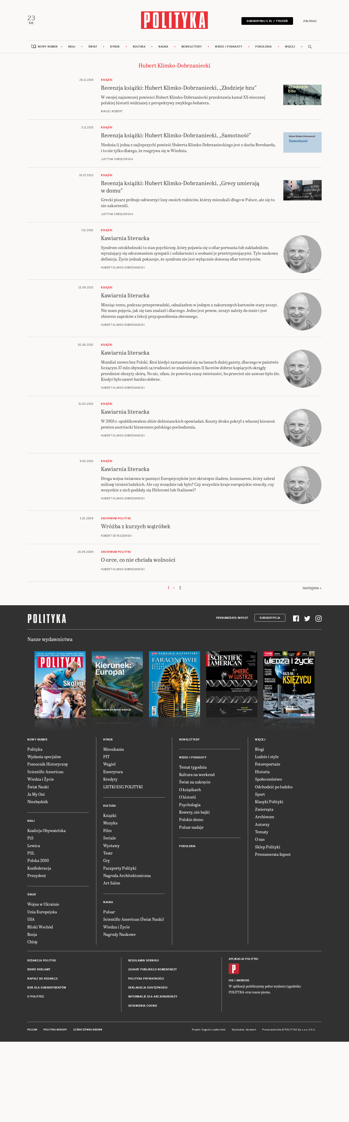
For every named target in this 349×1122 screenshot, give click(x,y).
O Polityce (35, 996)
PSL (30, 853)
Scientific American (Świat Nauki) (133, 919)
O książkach (190, 789)
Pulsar (109, 912)
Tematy (261, 832)
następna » (312, 587)
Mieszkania (113, 749)
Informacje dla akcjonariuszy (153, 996)
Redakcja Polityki (41, 960)
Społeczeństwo (268, 779)
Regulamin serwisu (143, 960)
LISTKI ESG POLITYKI (123, 787)
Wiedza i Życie (40, 779)
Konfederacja (39, 868)
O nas (260, 839)
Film (107, 830)
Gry (106, 860)
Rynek (115, 46)
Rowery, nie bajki (194, 812)
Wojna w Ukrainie (43, 904)
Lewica (33, 845)
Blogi (259, 749)
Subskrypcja (270, 618)
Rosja (32, 934)
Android (242, 980)
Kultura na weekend (197, 774)
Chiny (32, 942)
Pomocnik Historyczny (47, 764)
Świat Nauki (38, 787)
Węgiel (109, 764)
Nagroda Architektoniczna (127, 875)
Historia (262, 772)
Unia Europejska (42, 912)
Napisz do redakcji (42, 978)
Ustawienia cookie (142, 1005)
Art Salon (111, 883)
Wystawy (111, 845)
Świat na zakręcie (195, 782)
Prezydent (36, 875)
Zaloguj (310, 21)
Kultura (139, 46)
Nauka (163, 46)
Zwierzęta (264, 809)
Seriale (109, 838)
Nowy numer (48, 46)
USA (31, 919)
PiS (30, 838)
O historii (187, 797)
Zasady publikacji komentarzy (152, 969)
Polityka (34, 749)
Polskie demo (191, 819)
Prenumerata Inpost (232, 618)
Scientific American (45, 772)
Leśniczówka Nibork (87, 1029)
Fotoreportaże (267, 764)
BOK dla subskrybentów (46, 987)
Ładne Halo (219, 1029)
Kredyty (110, 779)
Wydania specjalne (44, 756)
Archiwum (264, 817)
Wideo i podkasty (228, 46)
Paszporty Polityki (119, 868)
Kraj (71, 46)
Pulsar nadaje (191, 827)
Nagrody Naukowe (119, 934)
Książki (110, 815)
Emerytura (113, 772)
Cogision (207, 1029)
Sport (260, 794)
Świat (92, 46)
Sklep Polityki (267, 847)
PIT (106, 756)
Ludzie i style (267, 756)
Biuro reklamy (39, 969)
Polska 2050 (38, 860)
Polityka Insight (55, 1029)
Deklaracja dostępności (148, 987)
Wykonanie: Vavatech (244, 1029)
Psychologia (190, 804)
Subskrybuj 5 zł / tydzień (267, 21)
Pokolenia (263, 46)
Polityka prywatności (146, 978)
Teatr (108, 853)
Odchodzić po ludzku (274, 787)
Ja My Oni (36, 794)
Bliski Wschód (40, 927)
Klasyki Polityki (269, 801)
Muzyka (110, 823)
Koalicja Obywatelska (46, 830)
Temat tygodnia (193, 767)
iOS (231, 980)
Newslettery (191, 46)
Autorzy (262, 824)
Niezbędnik (37, 801)
